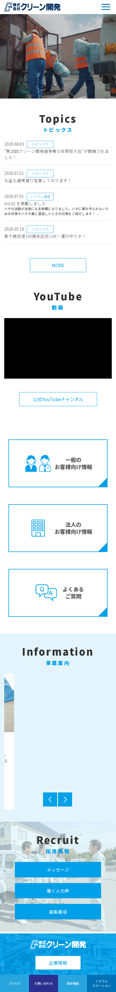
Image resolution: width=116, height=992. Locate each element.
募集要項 (58, 913)
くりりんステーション (101, 983)
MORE (58, 265)
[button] (50, 801)
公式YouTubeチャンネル (58, 399)
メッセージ (58, 871)
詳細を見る (58, 780)
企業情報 (58, 962)
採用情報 (72, 983)
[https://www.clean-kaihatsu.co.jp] (32, 7)
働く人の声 (58, 892)
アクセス (14, 983)
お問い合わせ (43, 983)
